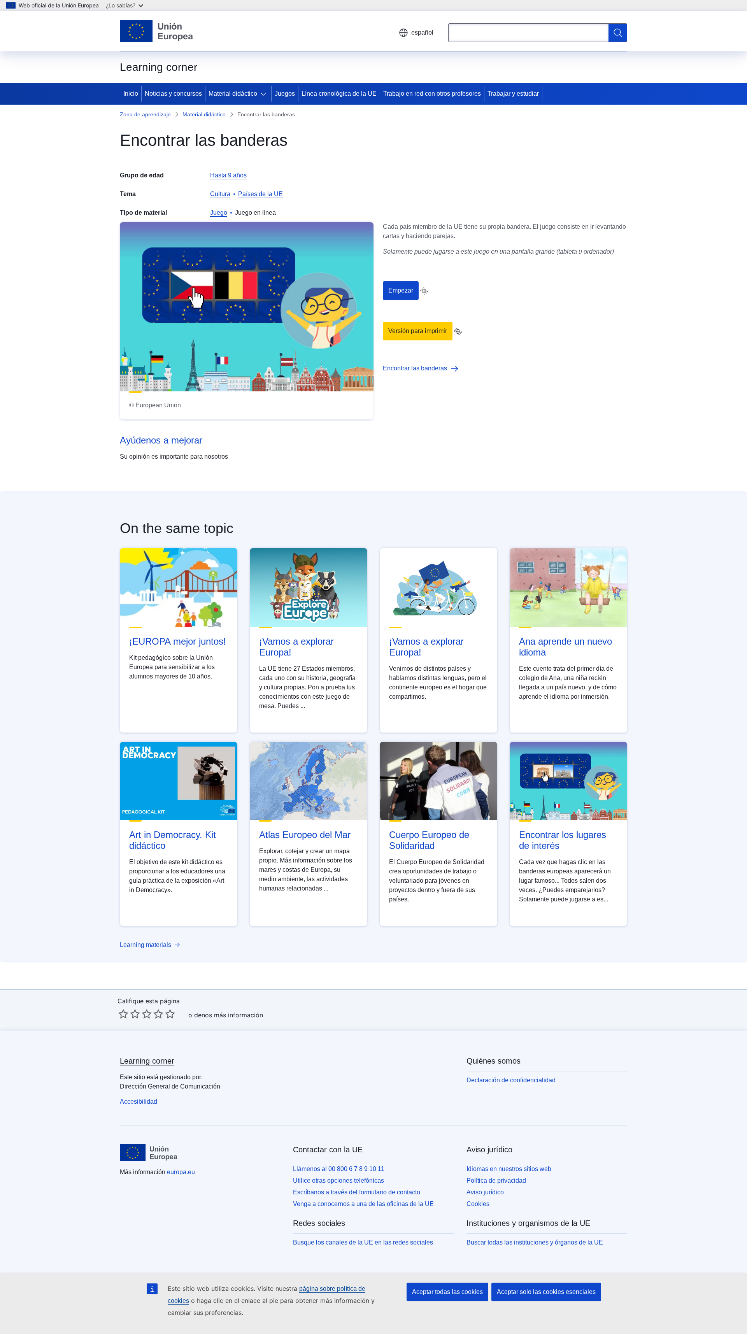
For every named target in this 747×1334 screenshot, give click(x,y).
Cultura (220, 194)
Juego (218, 212)
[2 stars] (129, 1014)
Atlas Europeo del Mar (305, 834)
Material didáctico (233, 93)
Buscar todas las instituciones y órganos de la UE (534, 1242)
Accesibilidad (138, 1101)
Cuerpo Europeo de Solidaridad (429, 840)
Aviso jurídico (485, 1192)
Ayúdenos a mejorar (161, 440)
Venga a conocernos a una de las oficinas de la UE (363, 1204)
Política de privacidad (496, 1180)
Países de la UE (260, 194)
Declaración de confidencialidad (511, 1080)
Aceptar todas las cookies (447, 1291)
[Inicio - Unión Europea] (156, 31)
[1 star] (123, 1014)
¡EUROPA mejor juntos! (177, 641)
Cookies (477, 1204)
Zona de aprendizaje (145, 114)
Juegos (285, 93)
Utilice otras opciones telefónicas (338, 1180)
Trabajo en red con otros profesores (432, 93)
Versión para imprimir (417, 331)
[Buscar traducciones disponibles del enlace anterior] (424, 291)
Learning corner (147, 1061)
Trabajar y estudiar (513, 93)
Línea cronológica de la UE (339, 93)
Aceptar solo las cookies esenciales (546, 1291)
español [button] (422, 32)
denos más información (228, 1015)
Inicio (130, 93)
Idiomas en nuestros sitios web (508, 1169)
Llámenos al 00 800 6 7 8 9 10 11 (338, 1169)
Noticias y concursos (173, 93)
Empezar (400, 290)
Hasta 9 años (228, 175)
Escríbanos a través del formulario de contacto (356, 1192)
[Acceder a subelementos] (265, 94)
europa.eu (181, 1172)
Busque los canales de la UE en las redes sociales (363, 1242)
